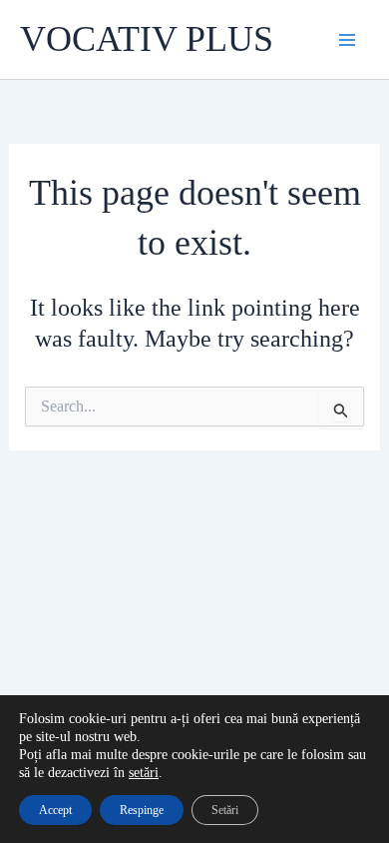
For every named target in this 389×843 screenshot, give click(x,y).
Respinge (142, 810)
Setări (224, 810)
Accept (55, 810)
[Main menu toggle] (347, 40)
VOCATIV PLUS (146, 39)
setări (144, 772)
